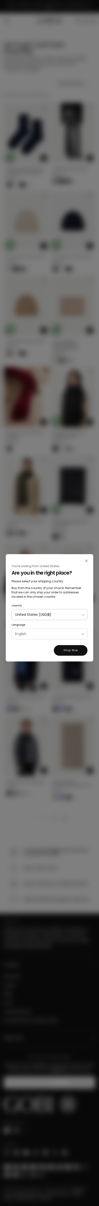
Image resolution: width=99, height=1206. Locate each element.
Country (17, 605)
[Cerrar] (86, 561)
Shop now (70, 650)
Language (18, 625)
